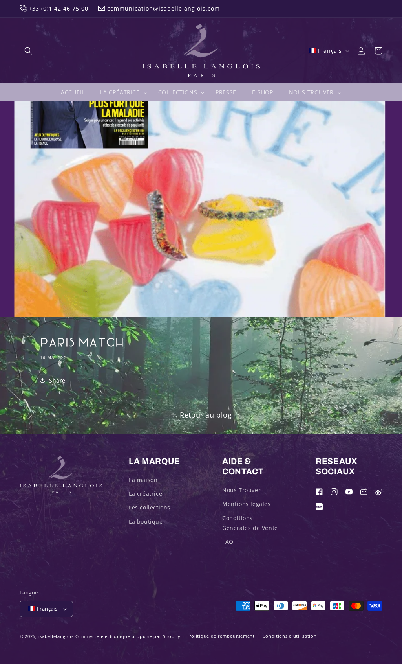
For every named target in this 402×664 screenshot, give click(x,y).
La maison (143, 480)
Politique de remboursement (221, 636)
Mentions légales (246, 504)
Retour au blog (206, 414)
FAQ (228, 541)
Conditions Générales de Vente (250, 523)
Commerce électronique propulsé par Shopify (128, 636)
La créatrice (145, 493)
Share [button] (57, 380)
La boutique (146, 521)
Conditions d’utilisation (290, 636)
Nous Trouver (241, 490)
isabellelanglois (56, 636)
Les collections (149, 507)
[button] (28, 50)
